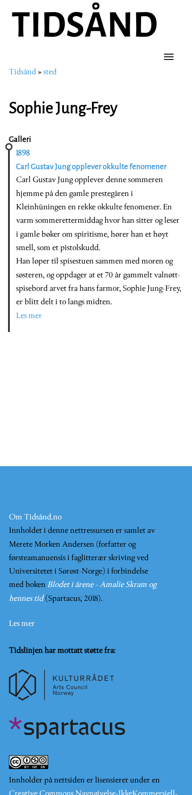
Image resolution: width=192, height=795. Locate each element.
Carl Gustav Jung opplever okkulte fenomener (91, 166)
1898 (23, 153)
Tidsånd (22, 72)
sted (50, 72)
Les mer (29, 316)
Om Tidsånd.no (35, 517)
